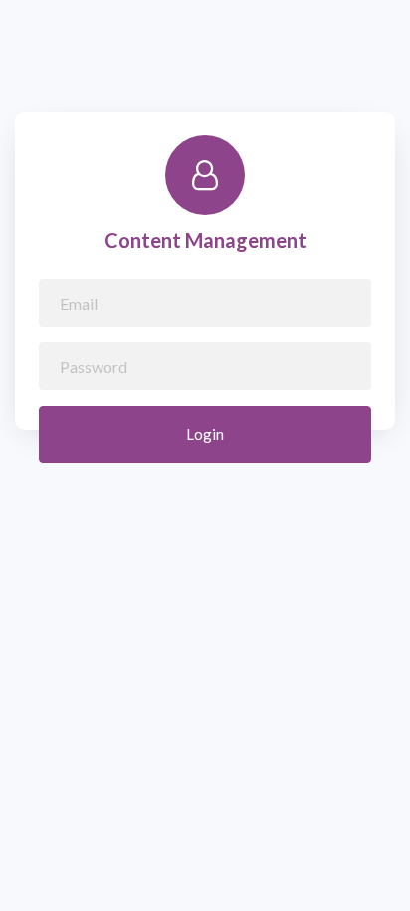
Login (205, 434)
